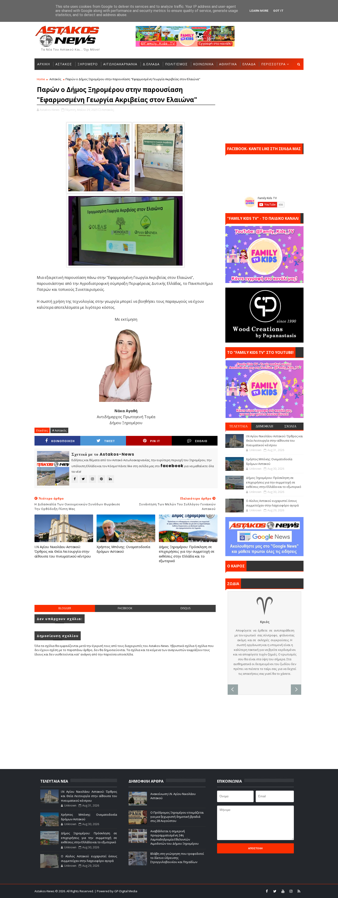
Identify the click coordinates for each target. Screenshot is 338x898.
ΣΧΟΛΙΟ (201, 441)
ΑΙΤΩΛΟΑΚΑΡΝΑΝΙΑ (120, 64)
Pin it (155, 441)
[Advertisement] (126, 588)
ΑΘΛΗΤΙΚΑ (228, 64)
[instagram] (290, 891)
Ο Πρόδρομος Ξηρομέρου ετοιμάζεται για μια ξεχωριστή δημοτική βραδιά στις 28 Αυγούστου (177, 816)
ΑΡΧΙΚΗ (43, 64)
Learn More (259, 10)
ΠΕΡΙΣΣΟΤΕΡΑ (273, 64)
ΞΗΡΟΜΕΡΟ (87, 64)
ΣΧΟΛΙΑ (290, 426)
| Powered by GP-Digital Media (116, 891)
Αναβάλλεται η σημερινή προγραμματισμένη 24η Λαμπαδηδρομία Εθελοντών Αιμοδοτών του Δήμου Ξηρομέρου (174, 837)
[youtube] (282, 891)
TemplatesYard (172, 891)
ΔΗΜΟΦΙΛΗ (264, 426)
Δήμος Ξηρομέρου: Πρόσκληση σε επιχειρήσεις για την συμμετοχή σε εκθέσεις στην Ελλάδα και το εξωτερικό (186, 553)
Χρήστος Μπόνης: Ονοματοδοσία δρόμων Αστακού (123, 549)
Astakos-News (44, 891)
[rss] (298, 891)
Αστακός (55, 79)
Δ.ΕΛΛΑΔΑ (151, 64)
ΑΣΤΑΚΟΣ (63, 64)
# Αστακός (59, 430)
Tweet (109, 441)
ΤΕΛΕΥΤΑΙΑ (238, 426)
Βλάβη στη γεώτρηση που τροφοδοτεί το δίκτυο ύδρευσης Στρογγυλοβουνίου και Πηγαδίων (177, 858)
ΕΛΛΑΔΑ (249, 64)
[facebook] (266, 891)
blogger (64, 608)
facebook (125, 608)
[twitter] (274, 891)
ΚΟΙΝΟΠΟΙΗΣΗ (63, 441)
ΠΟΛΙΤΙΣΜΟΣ (176, 64)
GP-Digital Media (218, 891)
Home (41, 79)
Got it (278, 10)
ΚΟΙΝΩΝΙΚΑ (203, 64)
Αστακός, (108, 110)
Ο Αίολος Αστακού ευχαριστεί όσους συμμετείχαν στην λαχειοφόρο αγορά (272, 503)
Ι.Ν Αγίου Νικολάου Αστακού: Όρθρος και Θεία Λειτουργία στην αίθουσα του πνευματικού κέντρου (62, 551)
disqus (185, 608)
